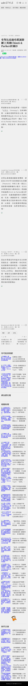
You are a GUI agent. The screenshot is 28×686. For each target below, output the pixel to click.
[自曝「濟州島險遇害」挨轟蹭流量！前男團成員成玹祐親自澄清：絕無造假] (6, 610)
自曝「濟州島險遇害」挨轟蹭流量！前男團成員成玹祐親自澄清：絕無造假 (19, 611)
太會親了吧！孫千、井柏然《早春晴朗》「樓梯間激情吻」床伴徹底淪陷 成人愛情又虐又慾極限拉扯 (19, 447)
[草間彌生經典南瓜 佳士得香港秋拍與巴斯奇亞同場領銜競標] (6, 427)
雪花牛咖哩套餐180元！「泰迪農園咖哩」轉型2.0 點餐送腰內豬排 (19, 420)
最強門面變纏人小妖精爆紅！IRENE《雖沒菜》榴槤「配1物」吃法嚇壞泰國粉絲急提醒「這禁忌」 (19, 678)
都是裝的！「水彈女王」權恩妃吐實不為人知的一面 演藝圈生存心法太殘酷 (19, 576)
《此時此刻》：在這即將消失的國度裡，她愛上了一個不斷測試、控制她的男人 (19, 411)
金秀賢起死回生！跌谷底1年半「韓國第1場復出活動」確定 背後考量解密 (19, 454)
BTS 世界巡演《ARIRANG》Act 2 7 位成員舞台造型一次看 (19, 515)
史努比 (14, 333)
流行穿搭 (16, 8)
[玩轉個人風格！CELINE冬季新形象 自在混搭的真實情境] (6, 359)
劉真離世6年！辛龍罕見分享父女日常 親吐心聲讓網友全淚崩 (19, 641)
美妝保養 (23, 8)
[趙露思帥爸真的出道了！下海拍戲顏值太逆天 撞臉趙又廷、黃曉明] (6, 632)
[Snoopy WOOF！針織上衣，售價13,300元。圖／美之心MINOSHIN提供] (14, 231)
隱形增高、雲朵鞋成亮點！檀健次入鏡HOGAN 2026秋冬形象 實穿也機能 (19, 386)
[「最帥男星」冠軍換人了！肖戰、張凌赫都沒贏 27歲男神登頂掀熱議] (6, 523)
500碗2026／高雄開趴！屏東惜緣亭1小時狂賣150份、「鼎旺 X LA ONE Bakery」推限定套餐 (19, 569)
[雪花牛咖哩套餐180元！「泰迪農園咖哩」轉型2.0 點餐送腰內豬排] (6, 419)
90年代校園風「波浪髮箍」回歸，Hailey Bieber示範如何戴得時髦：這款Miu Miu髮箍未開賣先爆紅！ (19, 378)
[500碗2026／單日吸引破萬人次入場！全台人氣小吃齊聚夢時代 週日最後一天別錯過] (6, 558)
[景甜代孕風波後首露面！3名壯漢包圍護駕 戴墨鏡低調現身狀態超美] (6, 488)
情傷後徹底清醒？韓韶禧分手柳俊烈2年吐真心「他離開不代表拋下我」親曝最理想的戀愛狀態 (19, 499)
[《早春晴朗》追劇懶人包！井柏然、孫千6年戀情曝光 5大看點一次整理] (6, 650)
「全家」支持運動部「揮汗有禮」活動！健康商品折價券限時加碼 (19, 550)
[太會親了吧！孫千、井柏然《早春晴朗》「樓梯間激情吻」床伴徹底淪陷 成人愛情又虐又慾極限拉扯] (6, 445)
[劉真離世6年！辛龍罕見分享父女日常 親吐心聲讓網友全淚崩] (6, 641)
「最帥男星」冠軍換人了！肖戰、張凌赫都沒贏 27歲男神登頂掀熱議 (19, 524)
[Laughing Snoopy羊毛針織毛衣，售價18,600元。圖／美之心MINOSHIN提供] (14, 149)
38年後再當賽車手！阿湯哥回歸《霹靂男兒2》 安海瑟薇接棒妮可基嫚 (19, 533)
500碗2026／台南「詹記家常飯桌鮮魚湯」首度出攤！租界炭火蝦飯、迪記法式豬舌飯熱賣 (19, 595)
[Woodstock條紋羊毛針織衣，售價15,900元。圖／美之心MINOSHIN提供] (14, 304)
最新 (2, 8)
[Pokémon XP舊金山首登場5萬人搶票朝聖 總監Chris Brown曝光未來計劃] (6, 540)
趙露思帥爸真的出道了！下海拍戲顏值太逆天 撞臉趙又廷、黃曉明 (19, 633)
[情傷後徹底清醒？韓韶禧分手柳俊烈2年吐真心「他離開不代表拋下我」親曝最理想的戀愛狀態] (6, 497)
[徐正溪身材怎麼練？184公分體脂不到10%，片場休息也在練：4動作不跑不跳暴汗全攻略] (6, 462)
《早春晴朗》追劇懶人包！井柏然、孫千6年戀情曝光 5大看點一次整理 (19, 651)
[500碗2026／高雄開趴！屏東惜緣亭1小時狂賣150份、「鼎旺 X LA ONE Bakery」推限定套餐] (6, 567)
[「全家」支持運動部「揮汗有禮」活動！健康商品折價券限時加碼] (6, 549)
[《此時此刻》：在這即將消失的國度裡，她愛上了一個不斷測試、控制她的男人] (6, 410)
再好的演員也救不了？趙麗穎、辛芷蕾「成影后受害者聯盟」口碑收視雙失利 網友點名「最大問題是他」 (19, 473)
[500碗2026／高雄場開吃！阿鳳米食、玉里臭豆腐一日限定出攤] (6, 601)
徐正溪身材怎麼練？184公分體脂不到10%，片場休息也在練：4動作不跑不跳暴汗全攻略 (19, 464)
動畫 (3, 333)
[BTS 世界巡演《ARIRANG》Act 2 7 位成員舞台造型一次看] (6, 514)
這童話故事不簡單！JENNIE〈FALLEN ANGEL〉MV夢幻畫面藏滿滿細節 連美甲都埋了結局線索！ (19, 586)
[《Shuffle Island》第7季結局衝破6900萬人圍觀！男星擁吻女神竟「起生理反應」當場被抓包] (6, 667)
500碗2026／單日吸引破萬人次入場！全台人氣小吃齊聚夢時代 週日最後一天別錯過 (19, 560)
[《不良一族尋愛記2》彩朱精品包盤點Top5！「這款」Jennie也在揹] (6, 368)
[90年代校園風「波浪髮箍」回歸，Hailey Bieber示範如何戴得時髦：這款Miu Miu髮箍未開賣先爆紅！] (6, 376)
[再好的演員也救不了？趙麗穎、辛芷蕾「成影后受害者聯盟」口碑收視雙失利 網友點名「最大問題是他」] (6, 471)
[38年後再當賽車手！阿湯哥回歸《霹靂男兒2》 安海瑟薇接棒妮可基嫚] (6, 532)
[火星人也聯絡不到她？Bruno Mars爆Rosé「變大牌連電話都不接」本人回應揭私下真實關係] (6, 506)
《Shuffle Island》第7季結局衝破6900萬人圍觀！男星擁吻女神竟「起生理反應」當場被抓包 (19, 669)
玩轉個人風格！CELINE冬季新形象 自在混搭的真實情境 (19, 359)
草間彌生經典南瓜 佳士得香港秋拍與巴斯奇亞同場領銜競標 (19, 427)
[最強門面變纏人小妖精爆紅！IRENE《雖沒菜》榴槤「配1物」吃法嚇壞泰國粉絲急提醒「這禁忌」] (6, 676)
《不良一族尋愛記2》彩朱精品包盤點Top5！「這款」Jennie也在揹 (19, 369)
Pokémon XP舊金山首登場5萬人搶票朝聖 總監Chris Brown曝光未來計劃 (19, 541)
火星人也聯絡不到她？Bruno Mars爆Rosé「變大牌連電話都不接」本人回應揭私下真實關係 (19, 508)
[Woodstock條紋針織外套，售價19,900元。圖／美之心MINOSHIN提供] (14, 77)
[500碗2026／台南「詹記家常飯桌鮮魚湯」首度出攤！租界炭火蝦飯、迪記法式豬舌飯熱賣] (6, 593)
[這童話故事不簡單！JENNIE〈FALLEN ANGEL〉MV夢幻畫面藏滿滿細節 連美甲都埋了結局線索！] (6, 584)
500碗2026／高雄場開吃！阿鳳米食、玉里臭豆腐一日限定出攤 (19, 602)
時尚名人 (8, 8)
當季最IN (17, 35)
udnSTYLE (4, 35)
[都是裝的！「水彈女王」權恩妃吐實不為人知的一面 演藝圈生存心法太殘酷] (6, 575)
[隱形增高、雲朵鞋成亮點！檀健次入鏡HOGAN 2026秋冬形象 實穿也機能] (6, 385)
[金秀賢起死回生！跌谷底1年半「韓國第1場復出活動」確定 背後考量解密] (6, 453)
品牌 (9, 333)
